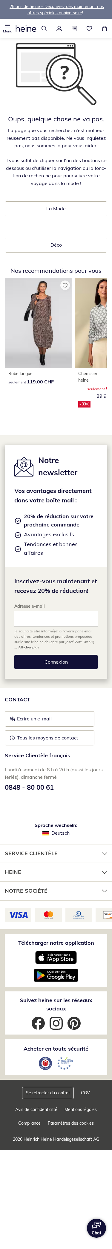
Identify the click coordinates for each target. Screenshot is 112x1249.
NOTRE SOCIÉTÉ (26, 890)
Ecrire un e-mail (43, 720)
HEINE (13, 872)
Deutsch (60, 833)
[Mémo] (89, 28)
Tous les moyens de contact (47, 738)
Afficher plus (28, 647)
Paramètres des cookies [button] (71, 1123)
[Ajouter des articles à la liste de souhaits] (65, 285)
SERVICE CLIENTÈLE (31, 853)
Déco (56, 245)
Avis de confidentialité (36, 1109)
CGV (85, 1093)
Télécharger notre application (56, 942)
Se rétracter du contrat (48, 1093)
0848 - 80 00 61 (29, 787)
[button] (7, 28)
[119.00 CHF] (38, 323)
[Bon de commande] (74, 28)
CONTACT (17, 699)
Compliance (29, 1123)
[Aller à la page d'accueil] (26, 28)
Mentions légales (81, 1109)
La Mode (56, 208)
